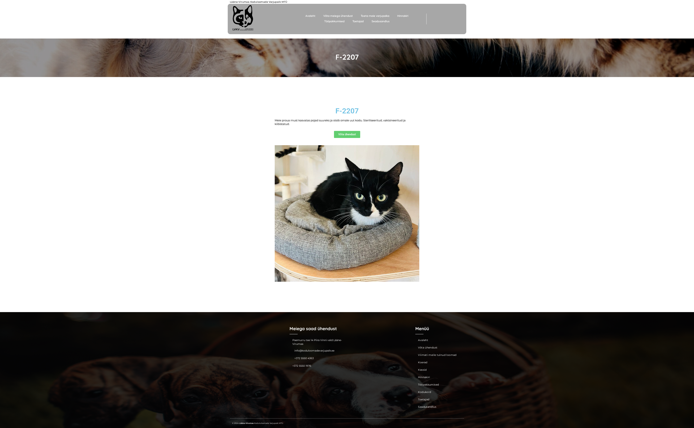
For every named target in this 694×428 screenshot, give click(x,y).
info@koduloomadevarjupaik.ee (314, 350)
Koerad (422, 362)
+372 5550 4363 (304, 358)
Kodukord (424, 392)
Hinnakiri (402, 16)
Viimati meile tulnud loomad (437, 355)
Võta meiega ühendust (338, 16)
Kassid (422, 369)
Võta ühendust (427, 347)
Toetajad (358, 21)
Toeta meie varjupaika (375, 16)
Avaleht (310, 16)
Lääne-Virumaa (246, 423)
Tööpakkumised (334, 21)
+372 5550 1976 (301, 365)
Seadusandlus (380, 21)
